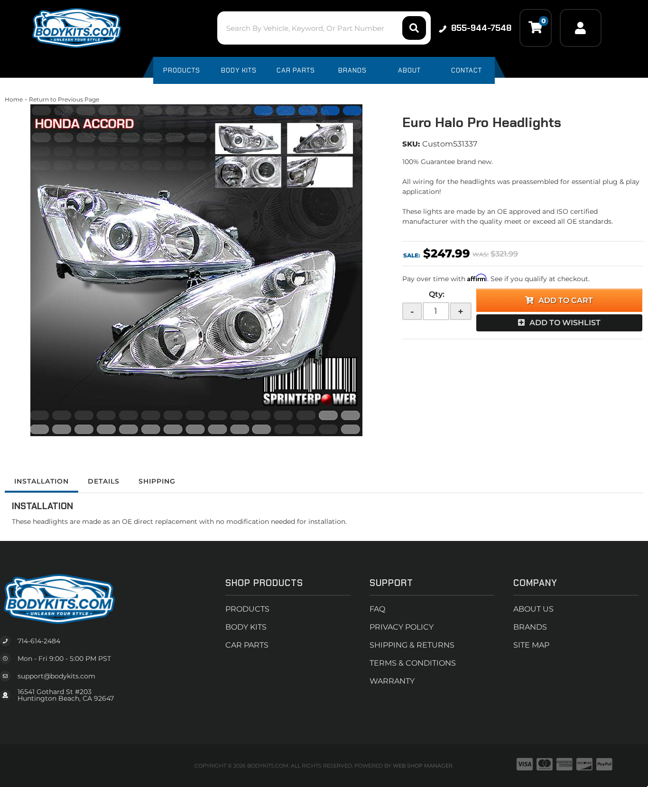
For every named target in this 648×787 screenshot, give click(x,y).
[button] (323, 28)
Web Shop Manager (423, 765)
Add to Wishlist (565, 322)
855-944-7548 (481, 28)
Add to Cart (565, 300)
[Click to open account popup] (581, 28)
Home (14, 99)
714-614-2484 (39, 641)
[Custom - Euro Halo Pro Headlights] (196, 270)
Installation (41, 481)
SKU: (411, 143)
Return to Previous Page (64, 99)
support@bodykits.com (56, 676)
